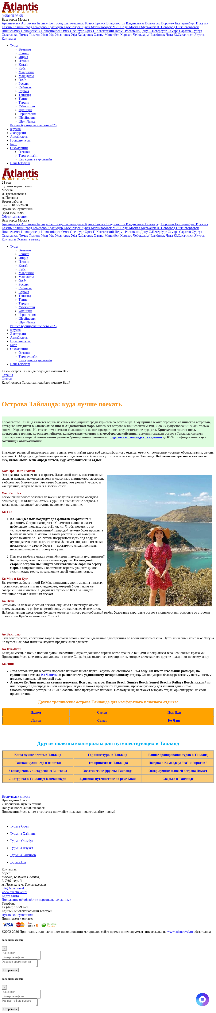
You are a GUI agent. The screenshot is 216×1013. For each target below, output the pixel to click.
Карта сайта (10, 896)
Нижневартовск (187, 27)
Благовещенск (74, 23)
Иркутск (202, 23)
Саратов (185, 31)
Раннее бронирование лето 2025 (33, 125)
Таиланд (25, 95)
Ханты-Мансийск (107, 34)
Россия (23, 83)
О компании (19, 148)
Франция (25, 110)
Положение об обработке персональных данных (36, 899)
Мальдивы (26, 76)
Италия (24, 61)
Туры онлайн (28, 155)
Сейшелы (25, 87)
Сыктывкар (10, 34)
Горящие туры (20, 140)
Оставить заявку (28, 239)
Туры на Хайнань (22, 833)
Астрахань (29, 23)
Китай (23, 64)
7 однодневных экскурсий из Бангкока (37, 771)
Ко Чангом (49, 675)
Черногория (27, 114)
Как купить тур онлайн (35, 159)
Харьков (126, 34)
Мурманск (149, 27)
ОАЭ (22, 79)
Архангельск (11, 23)
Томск (24, 34)
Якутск (199, 34)
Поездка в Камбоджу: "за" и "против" (177, 763)
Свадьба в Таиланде (177, 779)
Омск (65, 31)
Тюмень (35, 34)
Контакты (9, 38)
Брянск (100, 23)
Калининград (22, 27)
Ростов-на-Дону (137, 31)
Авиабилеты (19, 136)
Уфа (74, 34)
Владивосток (116, 23)
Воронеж (168, 23)
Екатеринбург (185, 23)
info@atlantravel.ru (14, 888)
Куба (22, 68)
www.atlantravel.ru (14, 892)
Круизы (15, 129)
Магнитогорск (102, 27)
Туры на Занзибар (23, 855)
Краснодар (55, 27)
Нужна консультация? (17, 915)
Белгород (56, 23)
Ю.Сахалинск (184, 34)
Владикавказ (135, 23)
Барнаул (43, 23)
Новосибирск (51, 31)
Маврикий (26, 72)
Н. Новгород (166, 27)
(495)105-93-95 (12, 15)
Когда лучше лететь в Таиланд (37, 755)
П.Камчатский (104, 31)
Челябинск (158, 34)
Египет (24, 53)
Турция (24, 102)
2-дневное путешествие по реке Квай (108, 779)
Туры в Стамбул (21, 840)
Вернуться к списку (16, 796)
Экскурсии (18, 133)
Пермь (120, 31)
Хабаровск (86, 34)
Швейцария (27, 117)
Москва (135, 27)
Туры (14, 45)
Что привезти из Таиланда (108, 763)
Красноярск (72, 27)
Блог (13, 144)
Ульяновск (63, 34)
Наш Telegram (20, 163)
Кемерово (40, 27)
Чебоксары (141, 34)
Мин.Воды (121, 27)
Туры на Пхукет (21, 848)
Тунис (23, 98)
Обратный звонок (14, 216)
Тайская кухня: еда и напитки (38, 763)
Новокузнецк (31, 31)
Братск (90, 23)
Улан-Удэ (48, 34)
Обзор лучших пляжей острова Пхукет (177, 771)
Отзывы (24, 151)
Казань (7, 27)
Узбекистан (27, 106)
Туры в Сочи (19, 826)
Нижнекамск (11, 31)
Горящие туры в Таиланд (107, 755)
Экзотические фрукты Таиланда (107, 771)
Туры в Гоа (18, 862)
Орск (89, 31)
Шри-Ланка (27, 121)
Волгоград (153, 23)
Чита (170, 34)
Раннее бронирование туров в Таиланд (178, 755)
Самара (173, 31)
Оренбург (77, 31)
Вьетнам (25, 49)
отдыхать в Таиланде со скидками (136, 437)
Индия (23, 57)
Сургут (197, 31)
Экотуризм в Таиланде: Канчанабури (37, 779)
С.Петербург (158, 31)
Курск (86, 27)
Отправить (10, 970)
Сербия (24, 91)
